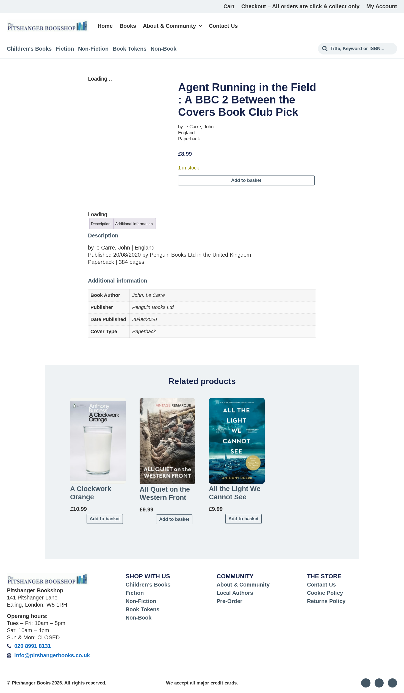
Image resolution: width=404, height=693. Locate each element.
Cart (228, 6)
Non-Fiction (93, 49)
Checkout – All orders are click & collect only (300, 6)
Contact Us (223, 26)
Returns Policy (326, 601)
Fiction (65, 49)
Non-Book (163, 49)
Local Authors (235, 593)
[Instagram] (365, 683)
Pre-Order (229, 601)
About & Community (169, 26)
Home (105, 26)
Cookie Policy (325, 593)
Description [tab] (100, 223)
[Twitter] (379, 683)
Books (128, 26)
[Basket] (394, 26)
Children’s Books (29, 49)
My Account (381, 6)
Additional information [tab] (134, 223)
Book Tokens (129, 49)
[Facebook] (392, 683)
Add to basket (246, 180)
